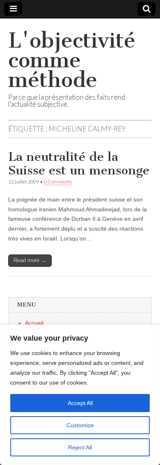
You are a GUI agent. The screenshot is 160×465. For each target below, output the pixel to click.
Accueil (34, 323)
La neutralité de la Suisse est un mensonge (78, 163)
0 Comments (58, 182)
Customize (80, 425)
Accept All (80, 403)
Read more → (30, 260)
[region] (80, 395)
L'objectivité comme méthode (71, 60)
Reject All (80, 447)
